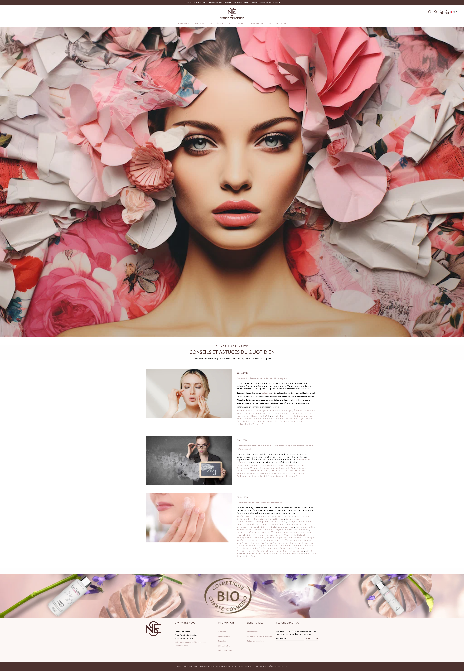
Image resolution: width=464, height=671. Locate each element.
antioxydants (267, 468)
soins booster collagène (290, 551)
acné (239, 465)
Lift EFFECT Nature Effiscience (264, 532)
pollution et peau (246, 473)
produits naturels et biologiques (262, 540)
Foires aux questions (255, 641)
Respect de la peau (268, 545)
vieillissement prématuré (284, 476)
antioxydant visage (247, 468)
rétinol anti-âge (295, 418)
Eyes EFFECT (258, 527)
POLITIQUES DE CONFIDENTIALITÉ (213, 666)
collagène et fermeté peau (268, 519)
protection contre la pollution (273, 473)
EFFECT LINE (224, 646)
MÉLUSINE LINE (225, 650)
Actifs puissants (245, 516)
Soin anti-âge (264, 421)
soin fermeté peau (285, 421)
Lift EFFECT (278, 416)
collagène (266, 393)
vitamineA (257, 424)
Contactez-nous (181, 645)
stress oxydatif (260, 476)
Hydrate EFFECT (260, 416)
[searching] (436, 11)
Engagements (224, 636)
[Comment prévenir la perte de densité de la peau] (189, 393)
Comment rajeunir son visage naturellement (259, 502)
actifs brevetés (252, 465)
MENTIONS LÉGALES (186, 666)
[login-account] (429, 11)
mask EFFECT (244, 535)
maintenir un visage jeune (298, 532)
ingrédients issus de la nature (292, 529)
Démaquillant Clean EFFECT (270, 521)
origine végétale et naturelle (291, 535)
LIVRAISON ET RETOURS (241, 666)
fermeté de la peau (256, 413)
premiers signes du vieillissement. (285, 537)
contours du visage (280, 410)
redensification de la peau (259, 418)
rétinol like (249, 421)
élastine (298, 410)
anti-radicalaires (295, 465)
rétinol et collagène (292, 545)
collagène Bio (244, 519)
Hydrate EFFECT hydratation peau (255, 529)
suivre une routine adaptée (295, 553)
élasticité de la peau (255, 524)
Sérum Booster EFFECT (262, 551)
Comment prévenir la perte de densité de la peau (262, 378)
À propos (222, 631)
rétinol (280, 418)
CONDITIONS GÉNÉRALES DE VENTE (270, 666)
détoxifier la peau (258, 470)
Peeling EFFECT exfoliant (250, 537)
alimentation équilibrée (268, 516)
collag (306, 516)
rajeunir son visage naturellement (269, 543)
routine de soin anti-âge (264, 548)
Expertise (222, 641)
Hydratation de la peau (280, 527)
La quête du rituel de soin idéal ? (260, 636)
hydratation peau (278, 413)
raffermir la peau (292, 540)
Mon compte (252, 631)
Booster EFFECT (246, 410)
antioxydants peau (286, 468)
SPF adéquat (271, 553)
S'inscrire (312, 638)
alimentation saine (273, 465)
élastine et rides (289, 524)
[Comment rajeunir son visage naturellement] (189, 517)
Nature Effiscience (296, 470)
